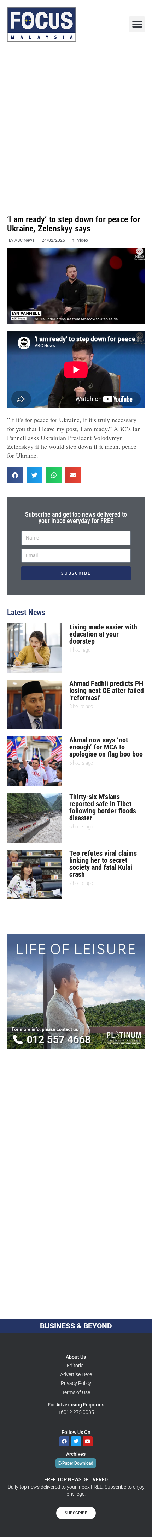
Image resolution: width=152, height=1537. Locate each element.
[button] (137, 24)
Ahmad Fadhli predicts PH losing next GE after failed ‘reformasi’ (106, 690)
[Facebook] (64, 1441)
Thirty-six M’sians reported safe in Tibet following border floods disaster (102, 807)
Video (82, 240)
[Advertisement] (76, 128)
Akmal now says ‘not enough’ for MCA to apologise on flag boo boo (106, 747)
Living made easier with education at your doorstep (103, 634)
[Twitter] (76, 1441)
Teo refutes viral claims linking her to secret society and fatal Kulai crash (103, 864)
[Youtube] (88, 1441)
